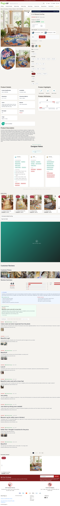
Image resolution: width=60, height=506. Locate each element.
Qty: (33, 36)
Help (54, 0)
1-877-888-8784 (4, 0)
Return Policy (32, 499)
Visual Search (50, 6)
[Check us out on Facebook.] (45, 497)
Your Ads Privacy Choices (6, 500)
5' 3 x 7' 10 (39, 73)
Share (41, 40)
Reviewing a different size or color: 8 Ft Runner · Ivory (9, 341)
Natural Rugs (30, 6)
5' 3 (36, 63)
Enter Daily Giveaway (18, 495)
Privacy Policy (42, 480)
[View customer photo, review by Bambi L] (17, 274)
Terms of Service (48, 480)
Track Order (57, 0)
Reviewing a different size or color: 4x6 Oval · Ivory (9, 409)
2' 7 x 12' (43, 68)
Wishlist (54, 3)
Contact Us (32, 495)
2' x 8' (38, 68)
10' (43, 63)
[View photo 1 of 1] (2, 329)
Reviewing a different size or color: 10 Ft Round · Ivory (10, 313)
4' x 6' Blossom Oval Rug (5, 472)
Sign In (49, 3)
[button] (28, 12)
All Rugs (2, 6)
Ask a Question (35, 40)
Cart (58, 3)
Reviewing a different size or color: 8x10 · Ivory (8, 327)
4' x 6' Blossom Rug (47, 210)
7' (40, 63)
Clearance (57, 6)
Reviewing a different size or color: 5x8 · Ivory (8, 370)
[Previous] (2, 204)
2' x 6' (33, 68)
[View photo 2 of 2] (5, 343)
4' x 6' (33, 73)
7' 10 (33, 83)
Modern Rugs (16, 6)
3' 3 (33, 63)
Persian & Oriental (9, 6)
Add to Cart (42, 36)
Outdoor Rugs (23, 6)
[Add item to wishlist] (12, 196)
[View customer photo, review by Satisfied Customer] (11, 274)
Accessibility (32, 500)
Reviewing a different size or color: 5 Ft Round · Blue (9, 447)
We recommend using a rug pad (43, 29)
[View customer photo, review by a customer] (4, 274)
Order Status (32, 496)
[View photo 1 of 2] (2, 343)
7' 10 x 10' (44, 73)
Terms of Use (3, 498)
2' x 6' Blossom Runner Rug (6, 210)
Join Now (56, 476)
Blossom (20, 112)
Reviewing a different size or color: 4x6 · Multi (8, 432)
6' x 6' (33, 78)
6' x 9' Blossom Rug (33, 210)
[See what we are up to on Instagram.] (47, 497)
